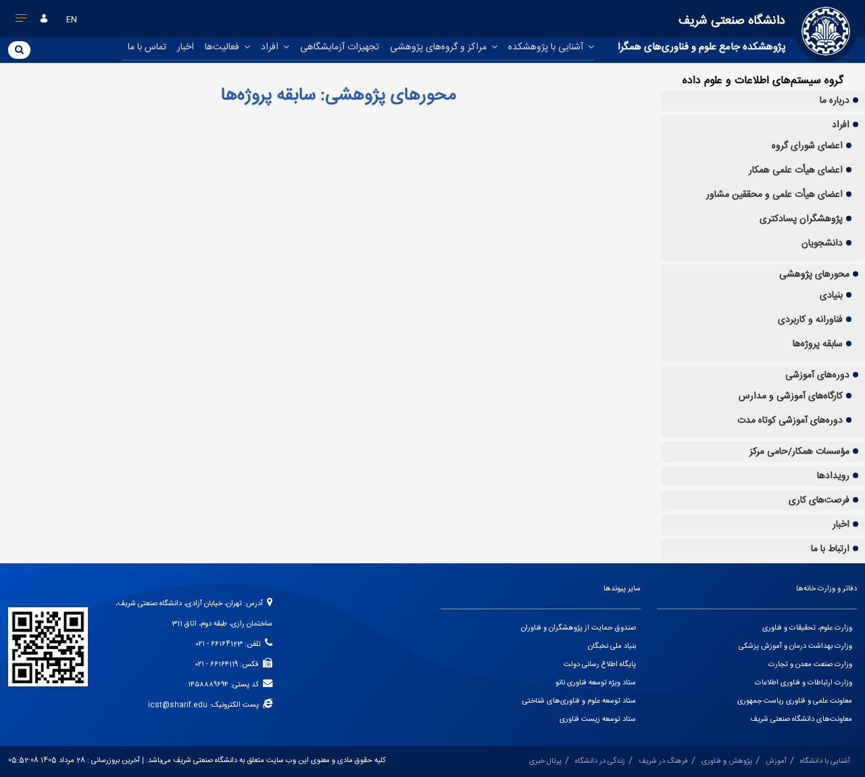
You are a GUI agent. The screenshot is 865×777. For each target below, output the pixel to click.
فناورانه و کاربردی (810, 320)
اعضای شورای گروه (807, 146)
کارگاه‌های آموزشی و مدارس (791, 396)
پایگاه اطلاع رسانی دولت (600, 665)
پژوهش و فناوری (726, 761)
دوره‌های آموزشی (817, 375)
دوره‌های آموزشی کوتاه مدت (790, 421)
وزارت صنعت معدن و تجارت (810, 665)
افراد (271, 47)
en (71, 19)
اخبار (185, 47)
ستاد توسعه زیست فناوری (598, 719)
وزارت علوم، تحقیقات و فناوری (807, 628)
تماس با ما (147, 47)
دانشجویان (822, 243)
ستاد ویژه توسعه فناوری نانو (595, 683)
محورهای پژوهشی (814, 274)
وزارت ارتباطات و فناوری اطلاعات (803, 683)
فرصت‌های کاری (819, 500)
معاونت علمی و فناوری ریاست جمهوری (794, 701)
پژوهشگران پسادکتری (801, 219)
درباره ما (834, 101)
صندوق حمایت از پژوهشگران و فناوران (578, 628)
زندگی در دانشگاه (600, 761)
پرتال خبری (545, 761)
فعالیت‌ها (223, 47)
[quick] (21, 20)
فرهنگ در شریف (663, 761)
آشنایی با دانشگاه (825, 761)
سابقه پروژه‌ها (818, 344)
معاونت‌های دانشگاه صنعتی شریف (801, 719)
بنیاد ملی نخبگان (612, 646)
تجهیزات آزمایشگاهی (339, 47)
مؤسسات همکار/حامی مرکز (799, 452)
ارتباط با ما (830, 549)
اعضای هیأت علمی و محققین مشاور (774, 195)
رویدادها (833, 476)
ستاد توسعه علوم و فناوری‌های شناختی (579, 701)
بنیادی (831, 295)
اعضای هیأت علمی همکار (796, 170)
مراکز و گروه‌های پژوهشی (439, 47)
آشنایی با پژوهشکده (547, 47)
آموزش (776, 761)
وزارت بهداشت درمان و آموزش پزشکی (795, 646)
